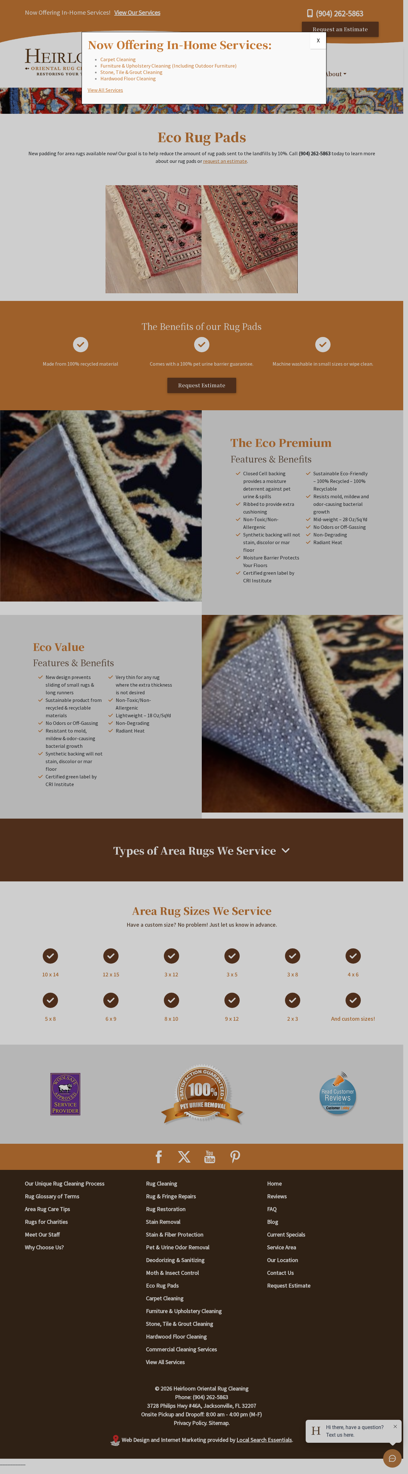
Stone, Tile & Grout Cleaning (131, 72)
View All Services (105, 90)
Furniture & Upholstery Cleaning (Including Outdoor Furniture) (168, 65)
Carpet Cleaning (118, 59)
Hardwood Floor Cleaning (128, 78)
